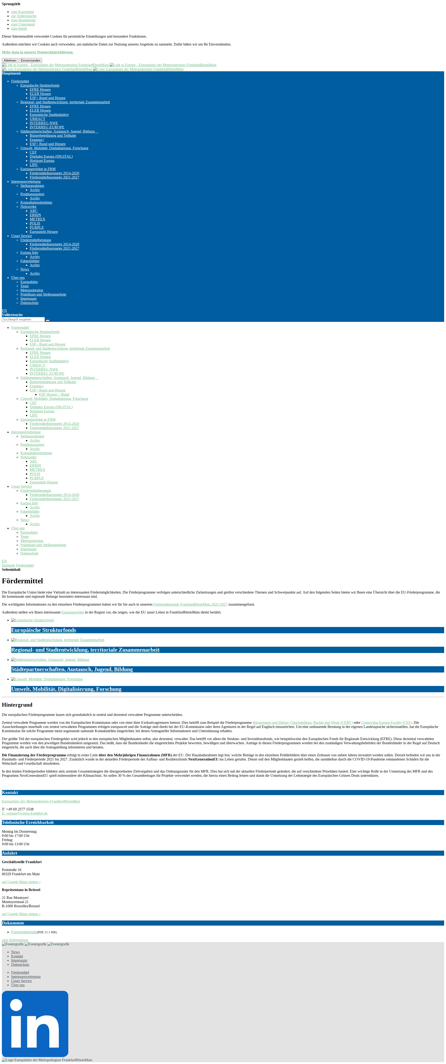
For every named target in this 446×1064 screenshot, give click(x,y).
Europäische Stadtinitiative (49, 115)
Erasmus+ (37, 140)
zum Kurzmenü (22, 12)
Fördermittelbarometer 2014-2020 (54, 173)
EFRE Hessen (40, 89)
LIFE (34, 165)
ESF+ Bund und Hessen (48, 98)
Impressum (28, 298)
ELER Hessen (40, 94)
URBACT (37, 119)
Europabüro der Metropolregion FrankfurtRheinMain (41, 801)
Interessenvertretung (26, 181)
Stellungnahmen (32, 186)
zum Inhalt (19, 28)
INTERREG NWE (44, 123)
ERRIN (35, 215)
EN (4, 311)
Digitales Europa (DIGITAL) (51, 156)
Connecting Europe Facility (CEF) (386, 723)
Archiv (35, 190)
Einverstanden (30, 60)
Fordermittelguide (24, 932)
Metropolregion (31, 290)
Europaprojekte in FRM (38, 169)
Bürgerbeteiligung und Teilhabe (53, 135)
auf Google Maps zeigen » (21, 882)
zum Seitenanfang (15, 940)
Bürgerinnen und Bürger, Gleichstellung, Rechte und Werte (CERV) (303, 723)
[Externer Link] (223, 1024)
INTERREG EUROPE (47, 127)
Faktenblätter (29, 261)
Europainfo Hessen (44, 232)
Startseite (8, 565)
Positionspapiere (32, 194)
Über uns (18, 278)
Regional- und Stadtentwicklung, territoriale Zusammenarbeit (65, 102)
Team (24, 286)
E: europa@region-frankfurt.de (25, 813)
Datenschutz (29, 303)
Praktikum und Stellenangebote (43, 294)
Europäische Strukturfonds (39, 85)
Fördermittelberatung (35, 240)
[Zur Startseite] (109, 65)
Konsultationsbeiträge (36, 202)
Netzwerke (28, 207)
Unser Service (21, 236)
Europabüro (29, 282)
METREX (37, 219)
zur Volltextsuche (23, 16)
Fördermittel (20, 81)
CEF (33, 152)
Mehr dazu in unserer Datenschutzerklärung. (37, 52)
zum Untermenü (23, 24)
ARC (34, 211)
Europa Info (29, 253)
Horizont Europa (42, 161)
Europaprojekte (73, 612)
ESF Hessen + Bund (54, 394)
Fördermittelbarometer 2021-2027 (54, 177)
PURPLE (37, 227)
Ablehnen (10, 60)
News (24, 269)
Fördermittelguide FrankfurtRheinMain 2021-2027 (190, 604)
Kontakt (17, 956)
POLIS (35, 223)
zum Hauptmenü (23, 20)
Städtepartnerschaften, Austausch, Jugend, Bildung (59, 131)
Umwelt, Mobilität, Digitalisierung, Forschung (54, 148)
